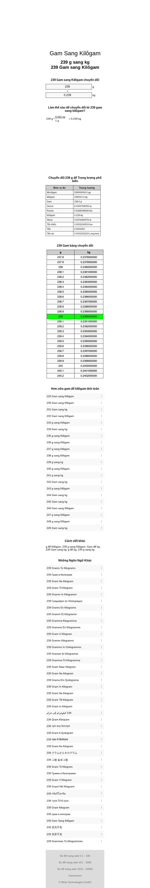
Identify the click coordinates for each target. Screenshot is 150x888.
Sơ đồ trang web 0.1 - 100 (75, 855)
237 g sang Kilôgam (58, 448)
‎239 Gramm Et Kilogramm (62, 614)
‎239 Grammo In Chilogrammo (64, 647)
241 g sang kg (55, 475)
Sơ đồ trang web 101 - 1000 (75, 862)
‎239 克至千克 (54, 834)
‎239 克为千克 (54, 827)
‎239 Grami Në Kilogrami (60, 786)
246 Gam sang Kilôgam (60, 508)
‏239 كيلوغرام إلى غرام (59, 712)
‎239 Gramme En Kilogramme (63, 627)
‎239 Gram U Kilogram (59, 633)
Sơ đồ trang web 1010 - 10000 (75, 869)
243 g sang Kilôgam (58, 488)
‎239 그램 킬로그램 (57, 759)
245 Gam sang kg (57, 501)
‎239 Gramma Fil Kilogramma (63, 660)
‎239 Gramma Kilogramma (62, 620)
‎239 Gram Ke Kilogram (60, 746)
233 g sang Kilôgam (58, 422)
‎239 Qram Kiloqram (58, 719)
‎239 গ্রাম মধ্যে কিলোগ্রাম (58, 726)
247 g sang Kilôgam (58, 514)
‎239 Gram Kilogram (58, 807)
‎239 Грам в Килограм (59, 574)
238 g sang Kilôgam (58, 455)
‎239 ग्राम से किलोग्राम (57, 739)
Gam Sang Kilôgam (75, 53)
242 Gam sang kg (57, 481)
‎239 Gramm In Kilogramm (62, 594)
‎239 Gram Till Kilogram (60, 699)
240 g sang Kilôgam (58, 468)
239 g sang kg (55, 462)
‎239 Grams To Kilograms (61, 568)
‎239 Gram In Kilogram (59, 706)
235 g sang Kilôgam (58, 435)
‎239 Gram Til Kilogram (60, 587)
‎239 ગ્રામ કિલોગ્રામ (58, 800)
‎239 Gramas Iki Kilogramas (62, 653)
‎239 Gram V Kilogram (59, 779)
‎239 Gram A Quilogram (60, 732)
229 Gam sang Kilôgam (60, 396)
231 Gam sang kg (57, 409)
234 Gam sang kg (57, 429)
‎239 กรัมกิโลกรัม (56, 793)
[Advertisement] (27, 56)
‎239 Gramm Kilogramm (60, 640)
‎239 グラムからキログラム (62, 752)
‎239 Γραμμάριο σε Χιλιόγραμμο (64, 601)
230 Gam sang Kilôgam (60, 402)
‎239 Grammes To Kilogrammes (65, 841)
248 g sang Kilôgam (58, 521)
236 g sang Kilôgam (58, 442)
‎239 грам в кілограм (58, 814)
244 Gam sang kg (57, 495)
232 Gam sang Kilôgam (60, 416)
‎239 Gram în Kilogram (59, 686)
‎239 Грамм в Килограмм (61, 773)
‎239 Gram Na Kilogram (60, 581)
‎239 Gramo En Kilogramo (61, 607)
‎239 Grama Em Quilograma (63, 680)
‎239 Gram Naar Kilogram (61, 666)
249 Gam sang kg (57, 528)
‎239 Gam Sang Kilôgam (60, 820)
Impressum (75, 875)
